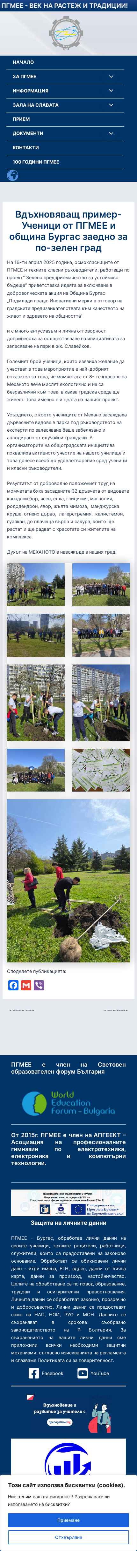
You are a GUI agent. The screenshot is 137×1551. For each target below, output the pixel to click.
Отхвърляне (68, 1537)
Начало (23, 62)
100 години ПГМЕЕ (36, 162)
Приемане (68, 1520)
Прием (21, 119)
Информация (30, 91)
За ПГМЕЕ (24, 76)
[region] (68, 1513)
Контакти (26, 148)
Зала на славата (36, 105)
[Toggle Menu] (109, 77)
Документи (28, 133)
